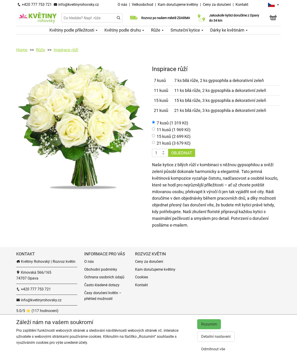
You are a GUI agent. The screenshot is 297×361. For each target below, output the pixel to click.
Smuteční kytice (186, 30)
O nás (123, 4)
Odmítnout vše (213, 349)
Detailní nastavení (216, 336)
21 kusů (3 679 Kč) (173, 143)
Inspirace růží (66, 49)
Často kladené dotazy (101, 285)
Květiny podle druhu (123, 30)
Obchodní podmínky (100, 269)
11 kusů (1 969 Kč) (173, 129)
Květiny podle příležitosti (72, 30)
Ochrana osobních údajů (104, 277)
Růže (156, 30)
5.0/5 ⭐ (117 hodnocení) (37, 311)
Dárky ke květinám (227, 30)
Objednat (181, 152)
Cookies (141, 277)
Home (22, 49)
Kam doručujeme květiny (178, 4)
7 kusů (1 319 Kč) (172, 122)
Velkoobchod (143, 4)
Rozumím (209, 324)
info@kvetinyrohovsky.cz (78, 4)
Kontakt (242, 4)
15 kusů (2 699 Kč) (173, 136)
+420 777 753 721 (36, 4)
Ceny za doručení (217, 4)
